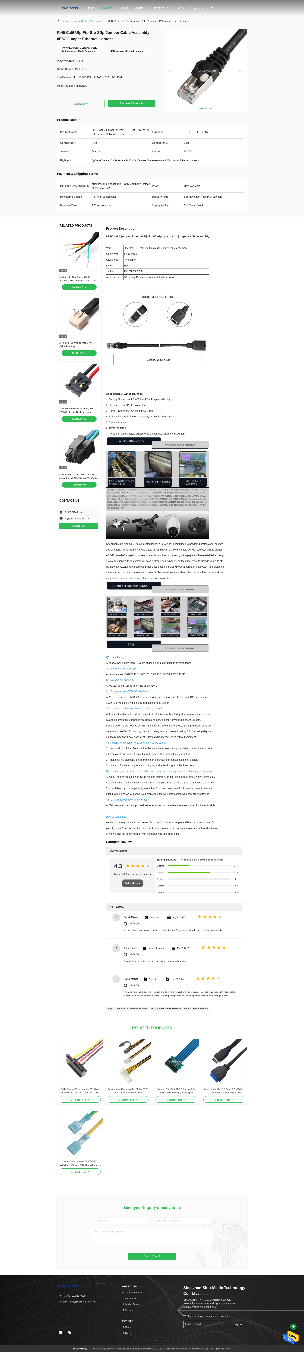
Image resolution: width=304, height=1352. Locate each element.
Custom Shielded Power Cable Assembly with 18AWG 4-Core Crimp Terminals (77, 280)
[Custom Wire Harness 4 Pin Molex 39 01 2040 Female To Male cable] (128, 1062)
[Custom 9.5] (224, 1062)
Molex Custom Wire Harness (132, 1008)
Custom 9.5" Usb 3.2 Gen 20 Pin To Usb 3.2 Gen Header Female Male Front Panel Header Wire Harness (224, 1091)
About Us (141, 8)
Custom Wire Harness (92, 21)
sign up (238, 1324)
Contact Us (161, 8)
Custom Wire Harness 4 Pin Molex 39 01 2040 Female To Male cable (128, 1091)
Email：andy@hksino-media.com (79, 1301)
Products (107, 8)
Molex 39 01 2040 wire (196, 1008)
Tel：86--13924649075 (74, 1296)
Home (90, 8)
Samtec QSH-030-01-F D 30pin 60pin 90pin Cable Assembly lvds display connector (176, 1091)
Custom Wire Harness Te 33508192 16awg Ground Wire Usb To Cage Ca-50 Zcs (80, 1163)
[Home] (70, 8)
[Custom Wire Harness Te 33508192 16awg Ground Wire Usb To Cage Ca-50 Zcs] (80, 1134)
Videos (124, 8)
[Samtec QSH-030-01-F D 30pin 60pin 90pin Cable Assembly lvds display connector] (176, 1062)
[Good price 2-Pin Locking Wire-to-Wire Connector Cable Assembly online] (79, 318)
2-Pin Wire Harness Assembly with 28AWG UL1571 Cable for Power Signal (76, 412)
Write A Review (132, 883)
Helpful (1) (134, 923)
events (179, 8)
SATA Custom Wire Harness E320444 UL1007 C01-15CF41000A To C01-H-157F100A (80, 1091)
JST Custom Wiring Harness (166, 1008)
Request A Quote (130, 103)
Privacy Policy (80, 1348)
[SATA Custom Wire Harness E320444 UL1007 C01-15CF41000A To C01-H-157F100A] (80, 1062)
